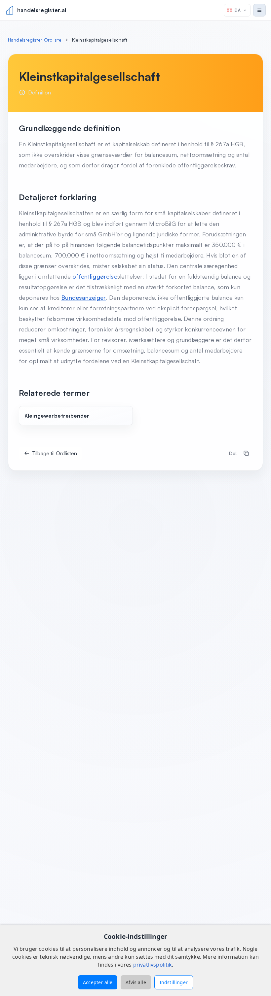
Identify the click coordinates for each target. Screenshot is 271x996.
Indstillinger (174, 982)
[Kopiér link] (246, 453)
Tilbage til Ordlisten (54, 453)
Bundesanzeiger (83, 297)
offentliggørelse (94, 276)
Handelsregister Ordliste (34, 40)
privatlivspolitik (152, 964)
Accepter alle (97, 982)
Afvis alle (136, 982)
